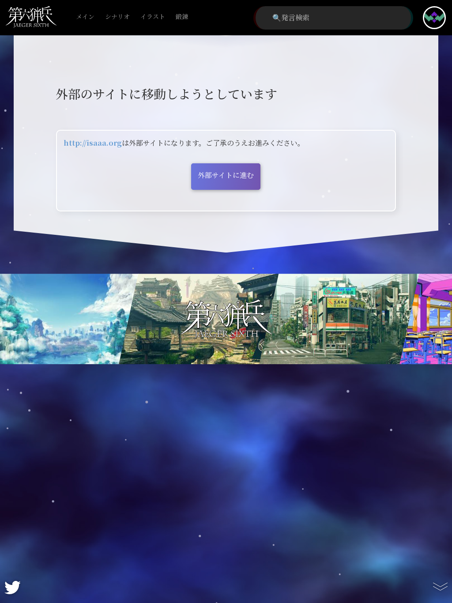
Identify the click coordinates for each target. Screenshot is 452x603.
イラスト (152, 17)
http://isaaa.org (93, 143)
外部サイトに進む (226, 175)
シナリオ (117, 17)
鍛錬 (182, 17)
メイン (85, 17)
